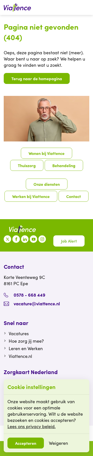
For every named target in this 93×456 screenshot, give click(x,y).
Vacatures (19, 333)
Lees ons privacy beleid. (31, 426)
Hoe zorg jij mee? (26, 341)
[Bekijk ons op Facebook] (16, 239)
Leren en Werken (26, 348)
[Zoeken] (87, 7)
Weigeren (58, 443)
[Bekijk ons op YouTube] (33, 239)
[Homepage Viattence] (17, 7)
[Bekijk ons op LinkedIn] (25, 239)
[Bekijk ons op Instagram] (42, 239)
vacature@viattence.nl (37, 303)
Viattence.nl (20, 356)
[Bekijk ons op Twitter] (7, 239)
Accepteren (25, 443)
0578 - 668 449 (29, 295)
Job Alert (69, 241)
